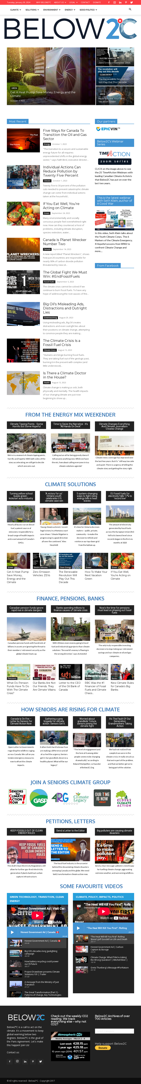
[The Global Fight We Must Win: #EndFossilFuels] (23, 282)
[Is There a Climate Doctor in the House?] (23, 383)
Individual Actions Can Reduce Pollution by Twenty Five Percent (62, 171)
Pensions (12, 678)
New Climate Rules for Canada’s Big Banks (122, 686)
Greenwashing (50, 317)
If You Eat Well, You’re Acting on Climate (61, 206)
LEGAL (72, 2)
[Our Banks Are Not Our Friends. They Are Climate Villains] (44, 672)
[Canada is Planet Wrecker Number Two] (23, 250)
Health (47, 382)
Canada (47, 249)
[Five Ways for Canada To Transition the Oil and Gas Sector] (23, 140)
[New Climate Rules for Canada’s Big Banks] (122, 672)
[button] (130, 9)
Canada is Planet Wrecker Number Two (64, 242)
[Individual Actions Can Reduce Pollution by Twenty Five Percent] (23, 177)
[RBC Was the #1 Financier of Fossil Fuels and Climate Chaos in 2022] (96, 672)
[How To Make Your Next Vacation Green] (115, 95)
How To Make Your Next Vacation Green (96, 575)
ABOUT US (59, 2)
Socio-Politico (87, 10)
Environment (50, 10)
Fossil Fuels (49, 282)
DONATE (97, 2)
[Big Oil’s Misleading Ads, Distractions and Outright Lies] (23, 314)
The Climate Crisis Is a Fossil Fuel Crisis (61, 343)
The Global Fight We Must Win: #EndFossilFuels (65, 274)
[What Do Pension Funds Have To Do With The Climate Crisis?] (18, 672)
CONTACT (85, 2)
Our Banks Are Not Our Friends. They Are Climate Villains (44, 686)
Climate (14, 10)
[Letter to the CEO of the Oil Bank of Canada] (70, 672)
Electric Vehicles (108, 58)
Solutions (30, 10)
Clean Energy (106, 75)
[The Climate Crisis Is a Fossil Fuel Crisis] (23, 350)
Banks (36, 678)
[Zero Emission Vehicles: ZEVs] (44, 561)
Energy (69, 10)
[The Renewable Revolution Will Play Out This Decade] (115, 76)
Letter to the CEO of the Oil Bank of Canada (70, 686)
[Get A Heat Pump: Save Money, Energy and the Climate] (51, 76)
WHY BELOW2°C (43, 2)
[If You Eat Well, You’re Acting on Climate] (23, 214)
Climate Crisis (50, 350)
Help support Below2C (111, 1043)
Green (14, 88)
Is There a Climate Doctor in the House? (64, 375)
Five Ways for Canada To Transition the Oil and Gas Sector (65, 134)
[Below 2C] (70, 28)
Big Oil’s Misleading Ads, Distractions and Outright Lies (65, 308)
